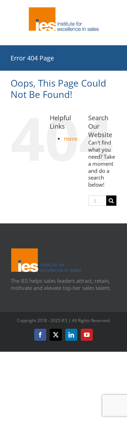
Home (71, 138)
